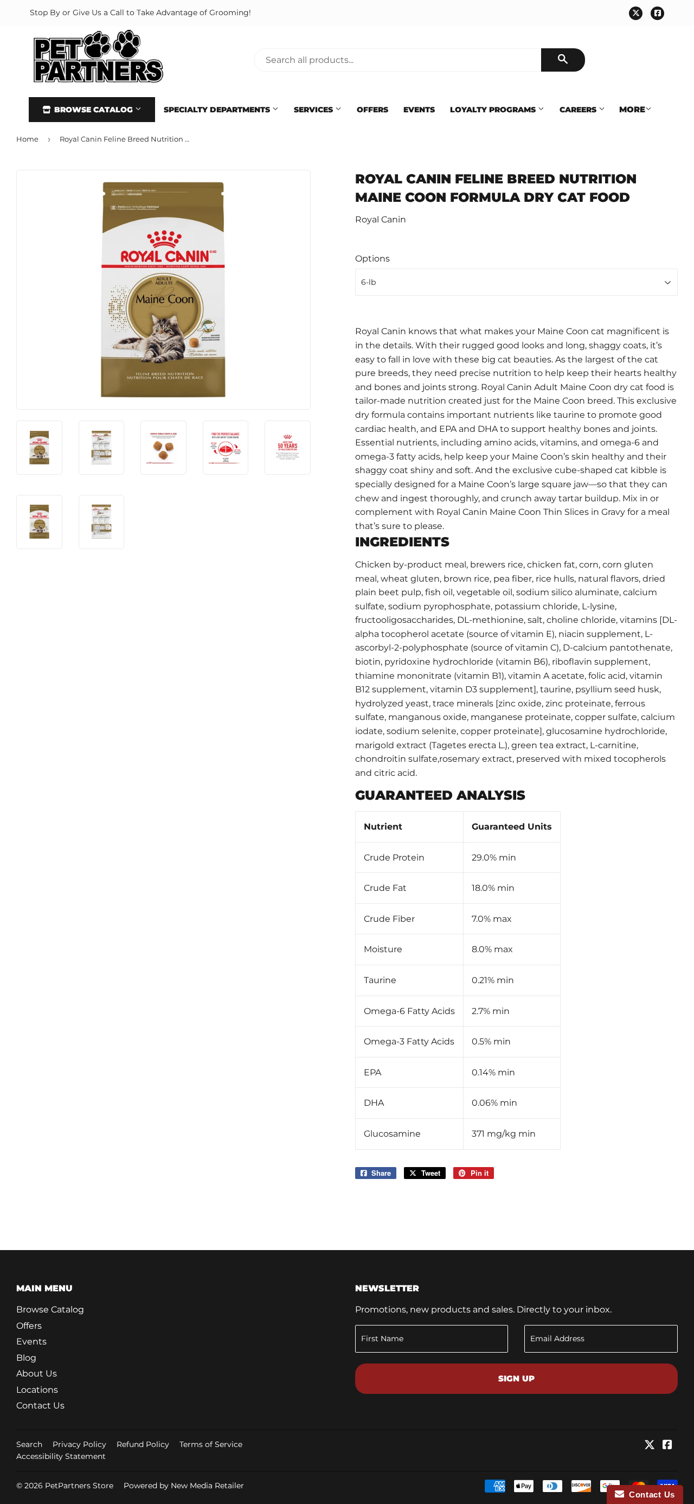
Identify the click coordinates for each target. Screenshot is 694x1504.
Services (314, 109)
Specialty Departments (218, 109)
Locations (37, 1390)
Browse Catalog (93, 109)
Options (372, 258)
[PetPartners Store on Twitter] (649, 1446)
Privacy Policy (79, 1444)
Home (27, 139)
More (632, 109)
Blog (26, 1358)
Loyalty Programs (494, 109)
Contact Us (40, 1405)
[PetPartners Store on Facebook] (667, 1446)
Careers (579, 109)
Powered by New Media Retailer (184, 1485)
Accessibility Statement (61, 1456)
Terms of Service (210, 1444)
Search (29, 1444)
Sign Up (516, 1378)
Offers (372, 109)
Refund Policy (143, 1444)
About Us (36, 1373)
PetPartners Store (79, 1485)
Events (419, 109)
